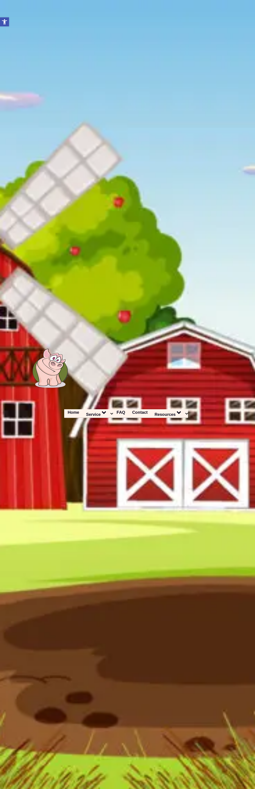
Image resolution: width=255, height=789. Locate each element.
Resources (165, 414)
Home (73, 412)
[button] (4, 21)
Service (93, 414)
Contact (140, 412)
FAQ (121, 412)
